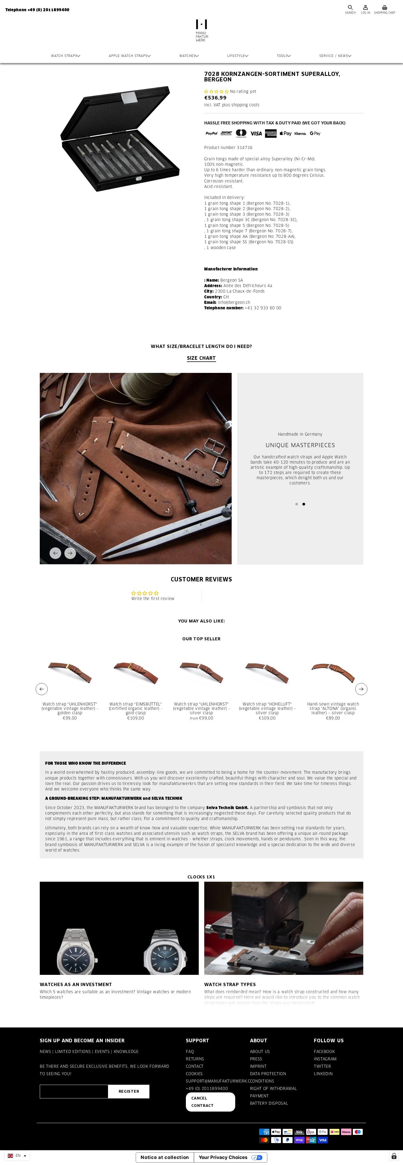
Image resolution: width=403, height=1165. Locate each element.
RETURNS (195, 1059)
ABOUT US (260, 1051)
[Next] (70, 553)
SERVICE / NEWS (333, 56)
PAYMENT (259, 1096)
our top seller (201, 638)
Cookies (194, 1074)
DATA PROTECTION (268, 1074)
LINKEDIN (323, 1074)
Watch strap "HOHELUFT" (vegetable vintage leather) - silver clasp (267, 708)
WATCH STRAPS (64, 56)
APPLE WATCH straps (128, 56)
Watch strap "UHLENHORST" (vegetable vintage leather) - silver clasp (201, 708)
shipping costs (245, 105)
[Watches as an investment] (119, 928)
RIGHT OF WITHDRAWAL (273, 1088)
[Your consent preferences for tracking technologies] (394, 1156)
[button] (216, 91)
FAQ (190, 1051)
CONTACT (195, 1066)
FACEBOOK (324, 1051)
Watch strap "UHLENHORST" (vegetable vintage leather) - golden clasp (70, 708)
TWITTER (322, 1066)
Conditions (262, 1081)
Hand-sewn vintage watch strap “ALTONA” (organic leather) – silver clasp (333, 708)
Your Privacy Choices (223, 1157)
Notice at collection (165, 1157)
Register (129, 1091)
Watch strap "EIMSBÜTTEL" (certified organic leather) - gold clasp (136, 708)
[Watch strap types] (283, 928)
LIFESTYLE (236, 56)
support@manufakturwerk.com (221, 1081)
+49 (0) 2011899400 (207, 1088)
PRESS (256, 1059)
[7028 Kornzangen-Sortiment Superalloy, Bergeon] (119, 139)
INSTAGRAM (325, 1059)
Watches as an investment (76, 984)
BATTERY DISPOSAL (269, 1103)
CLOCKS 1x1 (201, 877)
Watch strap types (230, 984)
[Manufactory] (201, 36)
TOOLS (282, 56)
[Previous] (55, 553)
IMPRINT (258, 1066)
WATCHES (187, 56)
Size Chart (201, 358)
